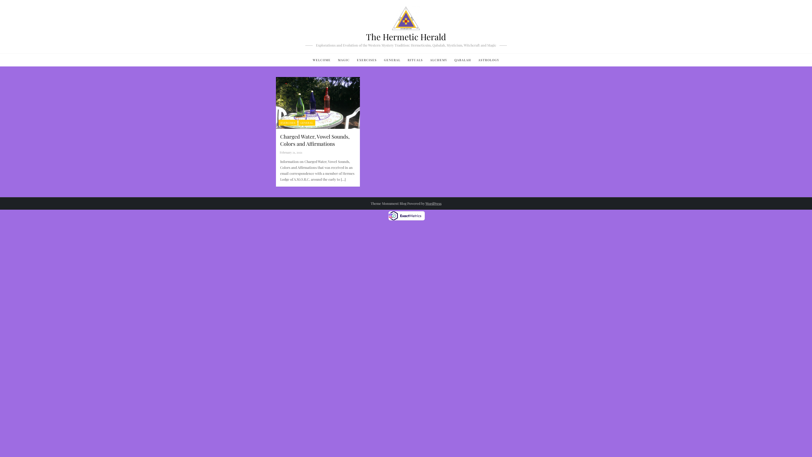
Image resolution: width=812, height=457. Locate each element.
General (392, 60)
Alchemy (438, 60)
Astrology (488, 60)
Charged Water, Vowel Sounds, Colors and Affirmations (315, 140)
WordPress (433, 203)
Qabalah (462, 60)
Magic (344, 60)
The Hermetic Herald (406, 36)
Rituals (415, 60)
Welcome (322, 60)
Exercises (367, 60)
